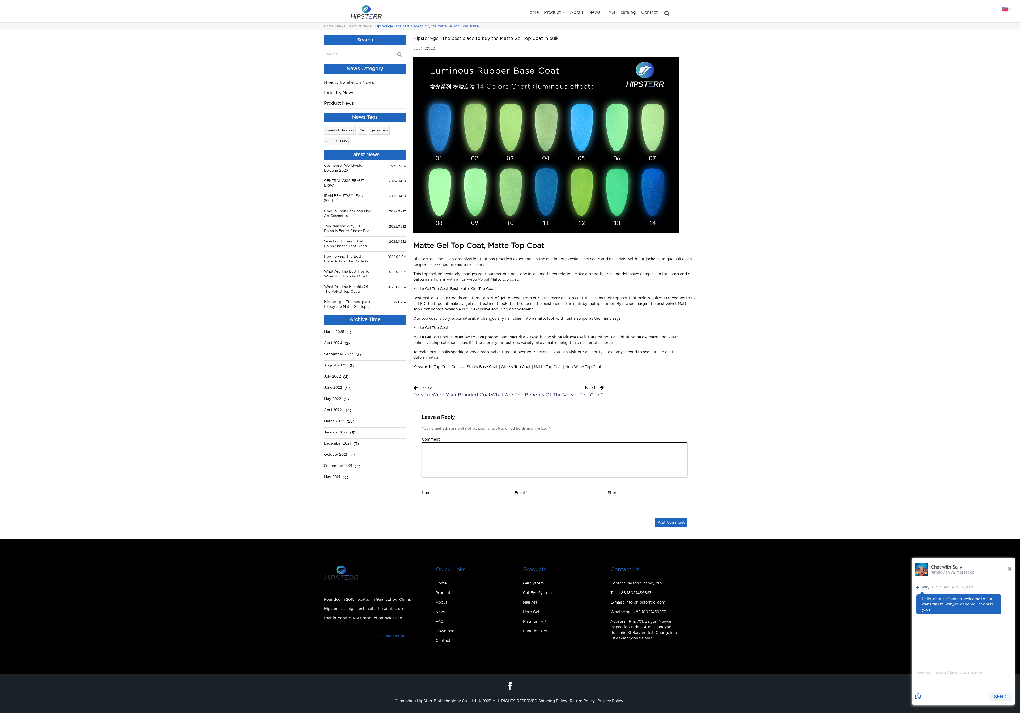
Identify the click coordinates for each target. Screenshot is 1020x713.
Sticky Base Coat (482, 367)
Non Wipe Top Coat (583, 367)
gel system (379, 130)
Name (427, 493)
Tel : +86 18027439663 (631, 593)
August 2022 (335, 365)
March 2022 (334, 421)
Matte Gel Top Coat (431, 289)
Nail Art (530, 602)
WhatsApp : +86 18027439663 (638, 612)
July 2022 (332, 376)
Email (521, 493)
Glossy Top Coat (516, 367)
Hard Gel (531, 612)
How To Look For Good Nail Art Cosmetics (347, 214)
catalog (628, 12)
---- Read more (390, 636)
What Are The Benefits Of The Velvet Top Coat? (346, 289)
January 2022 (336, 432)
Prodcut (443, 593)
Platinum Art (535, 622)
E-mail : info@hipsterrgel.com (637, 602)
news (341, 26)
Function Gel (535, 631)
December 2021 (337, 443)
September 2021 (338, 466)
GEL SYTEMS (336, 141)
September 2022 (338, 354)
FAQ (610, 12)
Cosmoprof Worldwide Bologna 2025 (343, 168)
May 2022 (332, 399)
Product (552, 12)
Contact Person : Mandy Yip (636, 583)
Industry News (339, 93)
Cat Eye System (537, 593)
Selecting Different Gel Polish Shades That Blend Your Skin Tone (345, 244)
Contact (649, 12)
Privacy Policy (610, 701)
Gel (362, 130)
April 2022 (333, 410)
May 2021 (332, 477)
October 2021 (335, 454)
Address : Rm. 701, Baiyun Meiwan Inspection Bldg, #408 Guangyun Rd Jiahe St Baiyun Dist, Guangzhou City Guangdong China (643, 630)
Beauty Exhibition (340, 130)
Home (532, 12)
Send (1000, 697)
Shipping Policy (552, 701)
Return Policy (582, 701)
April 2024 (333, 343)
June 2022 (333, 388)
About (576, 12)
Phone (613, 493)
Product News (360, 26)
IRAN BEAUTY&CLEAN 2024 (343, 198)
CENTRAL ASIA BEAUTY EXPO (345, 183)
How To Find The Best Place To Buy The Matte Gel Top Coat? (347, 259)
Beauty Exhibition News (349, 82)
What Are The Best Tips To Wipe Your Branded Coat (346, 274)
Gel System (533, 583)
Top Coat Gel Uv (449, 367)
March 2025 (334, 332)
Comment (431, 439)
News (594, 12)
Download (445, 631)
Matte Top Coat (548, 367)
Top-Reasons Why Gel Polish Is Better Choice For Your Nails (346, 229)
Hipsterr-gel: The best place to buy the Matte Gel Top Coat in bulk (347, 304)
